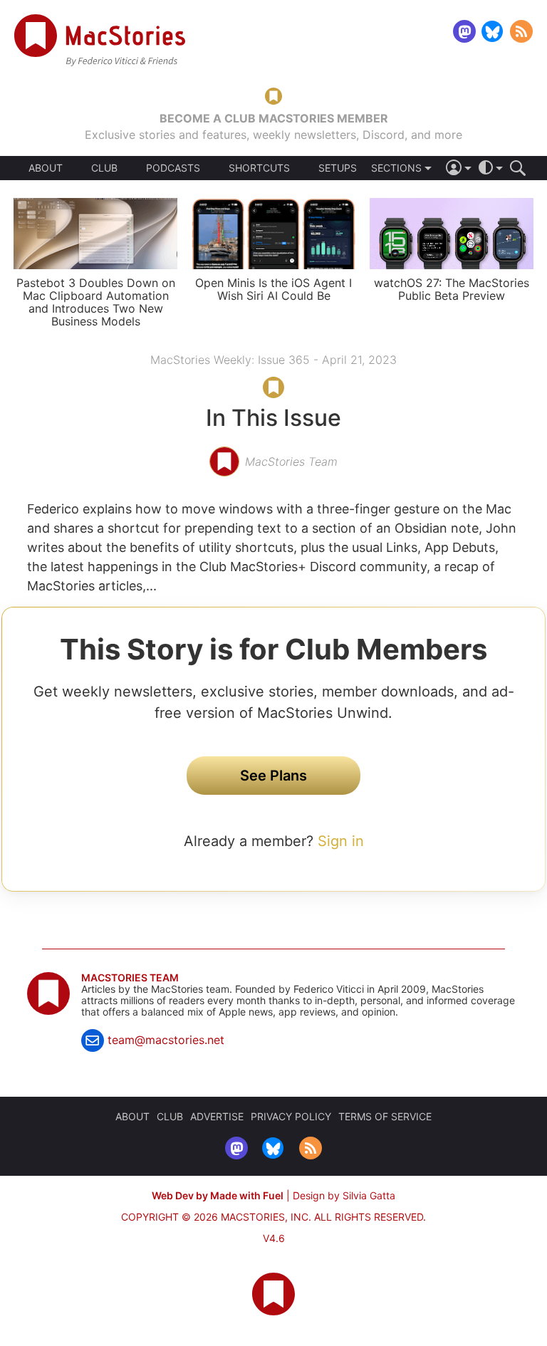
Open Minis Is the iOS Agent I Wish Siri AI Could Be (273, 289)
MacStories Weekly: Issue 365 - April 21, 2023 (273, 360)
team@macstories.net (166, 1039)
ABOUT (45, 168)
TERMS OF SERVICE (385, 1116)
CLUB (104, 168)
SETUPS (337, 168)
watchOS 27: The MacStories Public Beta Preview (451, 289)
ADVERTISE (217, 1116)
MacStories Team (130, 978)
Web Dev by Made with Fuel (217, 1195)
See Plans (273, 775)
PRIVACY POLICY (291, 1116)
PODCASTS (173, 168)
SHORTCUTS (259, 168)
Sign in (341, 841)
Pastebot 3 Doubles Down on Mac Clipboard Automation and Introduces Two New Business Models (95, 302)
